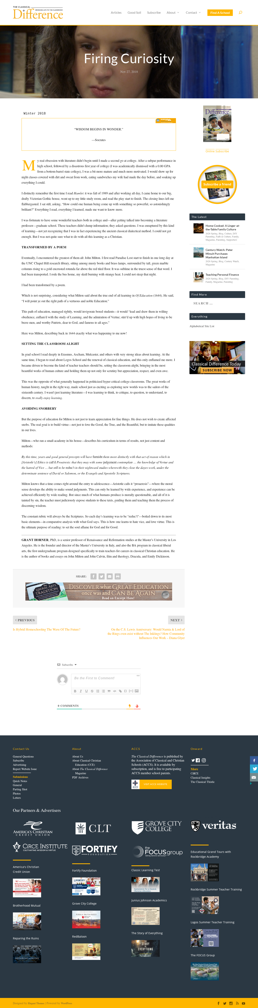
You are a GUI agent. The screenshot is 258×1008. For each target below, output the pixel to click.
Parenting (220, 239)
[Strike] (92, 691)
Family (235, 236)
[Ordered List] (98, 691)
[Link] (120, 691)
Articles (116, 12)
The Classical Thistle (202, 782)
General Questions (23, 756)
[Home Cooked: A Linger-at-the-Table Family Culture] (199, 228)
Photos (17, 793)
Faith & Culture (223, 236)
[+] (131, 690)
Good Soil (134, 12)
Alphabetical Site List (201, 326)
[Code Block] (115, 691)
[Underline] (86, 691)
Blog (221, 233)
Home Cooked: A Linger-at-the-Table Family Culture (223, 227)
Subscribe (154, 12)
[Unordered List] (103, 691)
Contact (191, 12)
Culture (228, 233)
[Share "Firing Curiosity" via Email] (110, 576)
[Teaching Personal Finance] (199, 277)
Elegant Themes (36, 1003)
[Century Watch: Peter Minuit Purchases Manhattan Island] (199, 252)
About (171, 12)
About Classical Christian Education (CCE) (86, 763)
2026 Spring (211, 233)
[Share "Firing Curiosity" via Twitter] (102, 576)
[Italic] (81, 691)
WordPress (66, 1003)
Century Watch (232, 261)
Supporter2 (231, 239)
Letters (17, 798)
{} (125, 690)
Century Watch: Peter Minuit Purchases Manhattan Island (219, 253)
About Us (77, 756)
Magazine (210, 239)
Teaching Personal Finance (222, 274)
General (17, 785)
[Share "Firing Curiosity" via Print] (118, 576)
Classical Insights (200, 777)
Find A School (220, 12)
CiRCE (195, 773)
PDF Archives (80, 777)
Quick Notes (20, 781)
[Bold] (75, 691)
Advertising (19, 765)
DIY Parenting (232, 278)
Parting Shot (20, 789)
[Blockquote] (109, 691)
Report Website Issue (25, 769)
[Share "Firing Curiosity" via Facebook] (93, 576)
